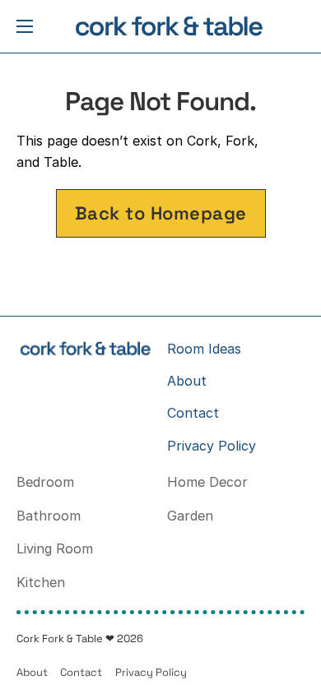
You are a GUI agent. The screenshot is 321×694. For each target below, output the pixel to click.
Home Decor (207, 482)
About (187, 380)
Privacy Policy (211, 445)
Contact (193, 413)
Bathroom (48, 515)
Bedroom (45, 482)
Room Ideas (204, 348)
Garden (190, 515)
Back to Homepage (161, 212)
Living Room (54, 548)
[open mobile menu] (24, 26)
